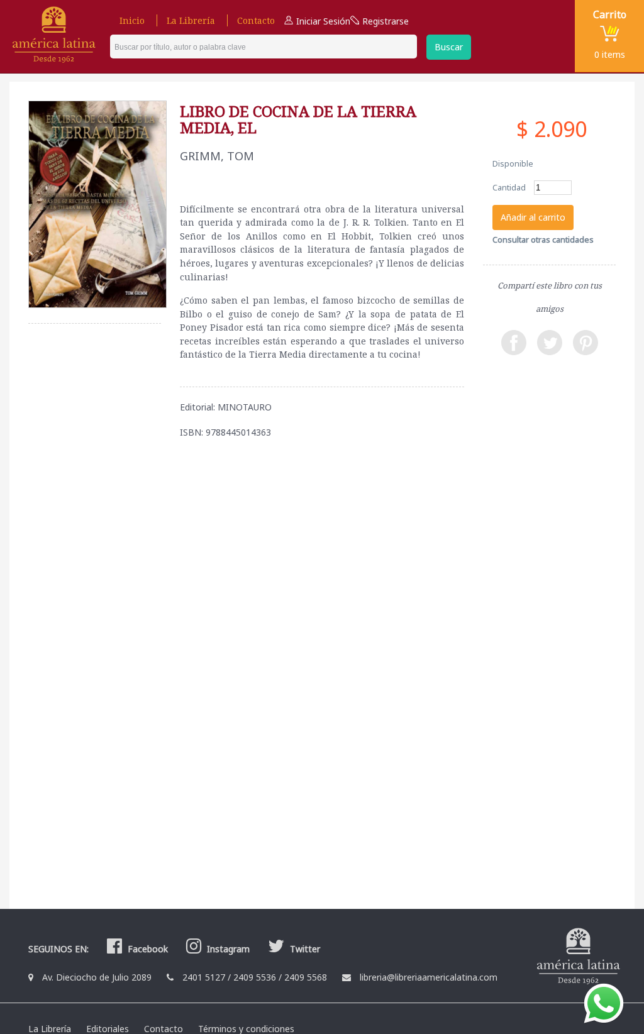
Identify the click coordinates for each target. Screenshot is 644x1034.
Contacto (256, 20)
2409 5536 (254, 977)
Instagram (227, 949)
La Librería (191, 20)
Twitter (303, 949)
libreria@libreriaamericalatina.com (428, 977)
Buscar (449, 47)
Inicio (132, 20)
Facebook (146, 949)
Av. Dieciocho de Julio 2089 (97, 977)
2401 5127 (203, 977)
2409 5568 (305, 977)
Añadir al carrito (533, 217)
